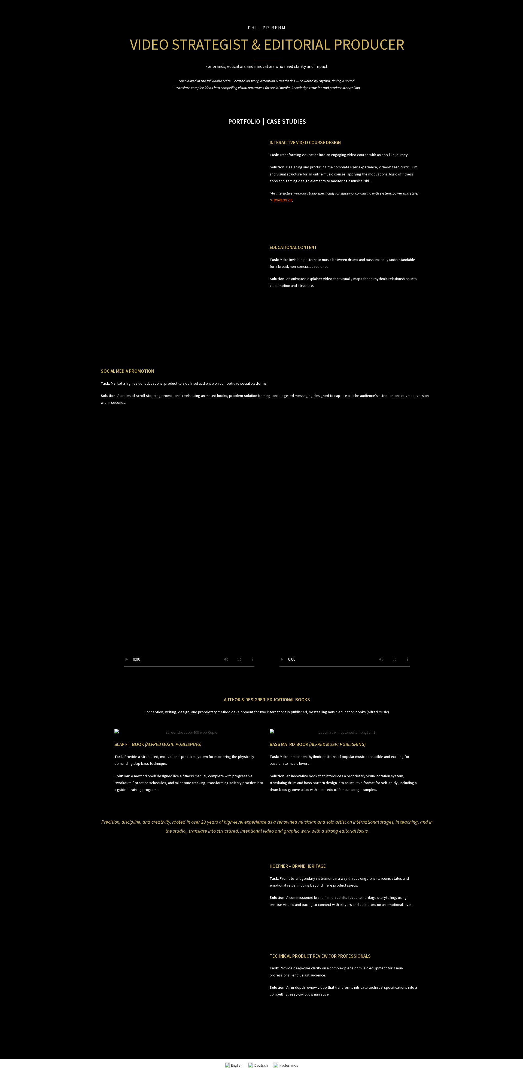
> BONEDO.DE (281, 200)
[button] (189, 181)
